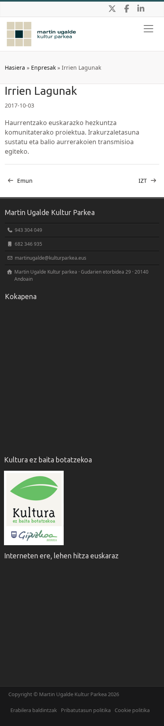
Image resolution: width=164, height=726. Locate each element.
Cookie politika (132, 710)
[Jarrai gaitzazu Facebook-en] (126, 9)
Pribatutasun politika (86, 710)
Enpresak (43, 67)
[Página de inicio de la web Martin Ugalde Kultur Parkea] (41, 26)
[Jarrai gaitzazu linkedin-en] (141, 9)
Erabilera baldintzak (33, 710)
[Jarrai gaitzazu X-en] (112, 9)
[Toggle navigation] (148, 28)
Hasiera (15, 67)
